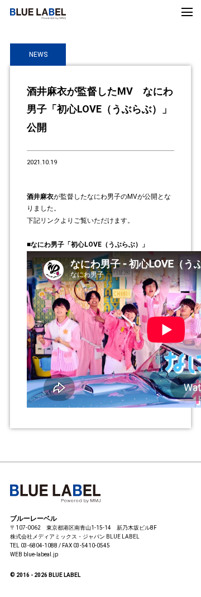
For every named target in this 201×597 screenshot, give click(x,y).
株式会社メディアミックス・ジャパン (57, 537)
